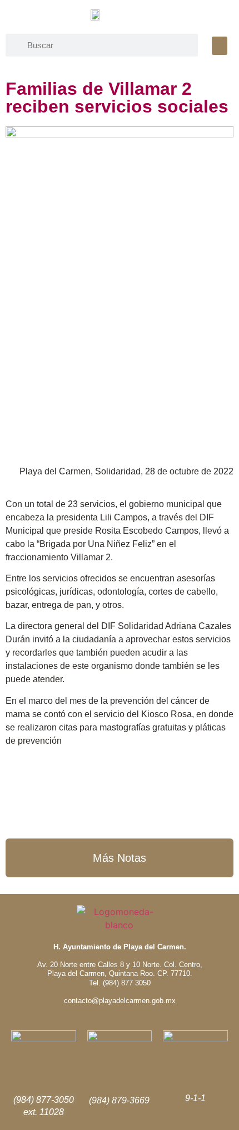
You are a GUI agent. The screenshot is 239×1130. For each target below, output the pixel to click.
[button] (219, 46)
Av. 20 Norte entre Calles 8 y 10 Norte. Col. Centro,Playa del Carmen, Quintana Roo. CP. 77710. (119, 969)
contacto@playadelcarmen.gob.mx (120, 1000)
